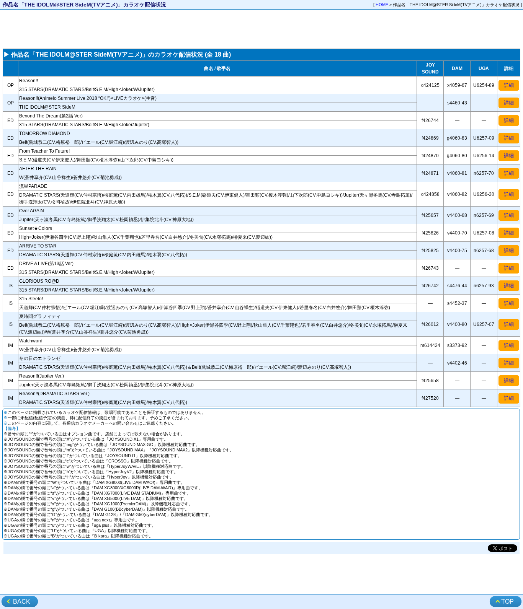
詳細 (509, 85)
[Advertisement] (261, 29)
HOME (382, 4)
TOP (507, 601)
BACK (21, 601)
